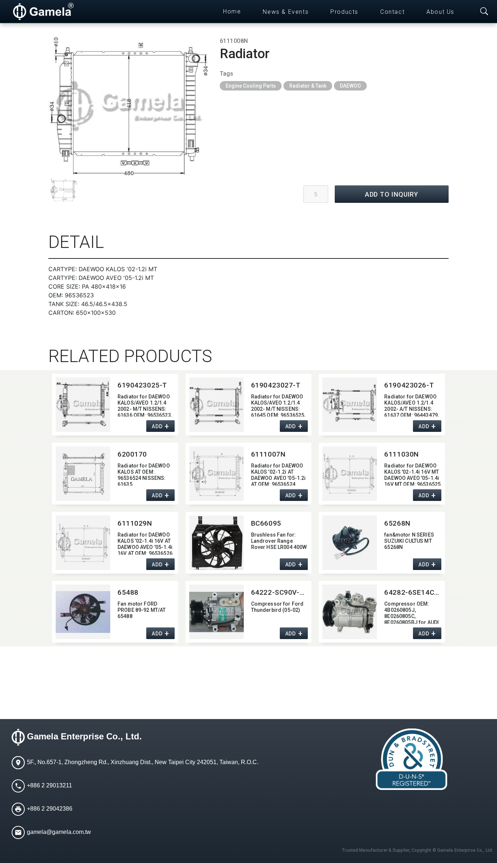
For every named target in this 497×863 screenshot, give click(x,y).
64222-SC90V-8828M (279, 592)
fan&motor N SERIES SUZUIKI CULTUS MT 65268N (409, 541)
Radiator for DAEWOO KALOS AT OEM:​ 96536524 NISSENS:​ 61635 (144, 474)
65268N (397, 523)
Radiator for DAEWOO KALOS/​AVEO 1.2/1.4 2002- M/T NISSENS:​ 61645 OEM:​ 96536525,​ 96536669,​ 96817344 (278, 405)
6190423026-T (409, 385)
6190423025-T (142, 385)
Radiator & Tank (307, 86)
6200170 (132, 454)
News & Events (286, 11)
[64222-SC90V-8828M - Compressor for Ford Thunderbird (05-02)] (216, 612)
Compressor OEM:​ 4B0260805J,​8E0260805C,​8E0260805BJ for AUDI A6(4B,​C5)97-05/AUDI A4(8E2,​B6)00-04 (411, 612)
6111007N (268, 454)
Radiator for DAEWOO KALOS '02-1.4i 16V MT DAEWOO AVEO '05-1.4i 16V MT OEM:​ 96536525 (412, 474)
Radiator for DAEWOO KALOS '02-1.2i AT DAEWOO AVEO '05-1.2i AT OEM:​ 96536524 (278, 474)
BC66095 (266, 523)
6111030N (401, 454)
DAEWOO (350, 86)
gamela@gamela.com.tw (59, 832)
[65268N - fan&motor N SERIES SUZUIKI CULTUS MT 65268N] (350, 542)
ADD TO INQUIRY (392, 194)
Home (232, 11)
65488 (128, 592)
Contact (392, 11)
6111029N (135, 523)
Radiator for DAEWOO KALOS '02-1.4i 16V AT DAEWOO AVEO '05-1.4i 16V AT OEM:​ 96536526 (145, 543)
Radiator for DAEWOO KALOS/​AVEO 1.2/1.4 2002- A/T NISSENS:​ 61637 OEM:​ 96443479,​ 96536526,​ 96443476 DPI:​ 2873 (411, 405)
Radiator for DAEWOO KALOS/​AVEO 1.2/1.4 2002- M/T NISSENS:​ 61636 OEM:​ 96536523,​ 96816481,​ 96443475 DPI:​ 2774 (145, 405)
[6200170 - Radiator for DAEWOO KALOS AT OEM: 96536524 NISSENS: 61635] (83, 473)
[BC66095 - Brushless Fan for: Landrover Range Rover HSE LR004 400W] (216, 542)
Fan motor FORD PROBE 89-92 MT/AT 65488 (142, 610)
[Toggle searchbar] (484, 11)
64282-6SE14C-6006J (412, 592)
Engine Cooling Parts (251, 86)
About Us (440, 11)
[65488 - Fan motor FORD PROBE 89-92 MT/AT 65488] (83, 612)
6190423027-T (276, 385)
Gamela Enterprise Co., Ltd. (84, 737)
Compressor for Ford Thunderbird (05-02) (277, 607)
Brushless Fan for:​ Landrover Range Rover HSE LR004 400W (279, 541)
